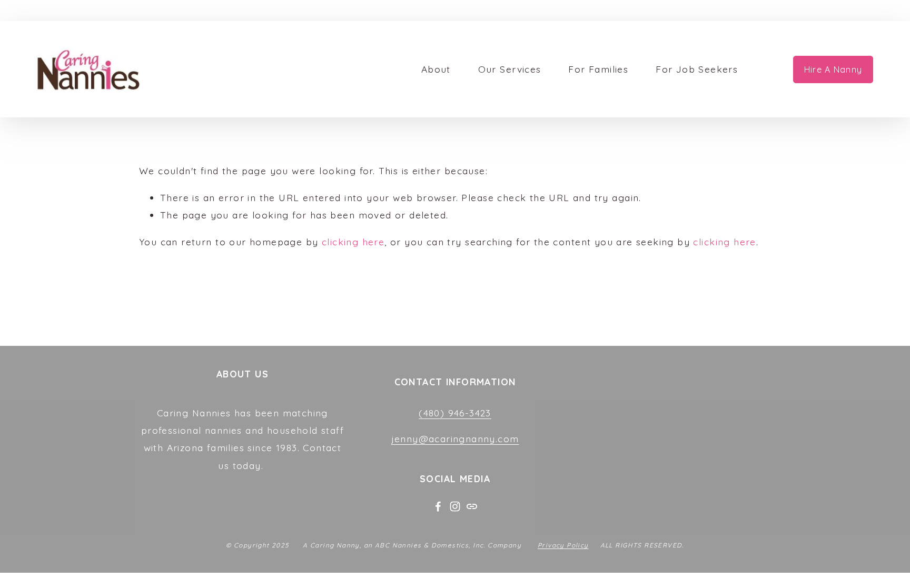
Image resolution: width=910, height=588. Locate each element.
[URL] (472, 506)
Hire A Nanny (833, 69)
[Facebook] (438, 506)
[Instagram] (455, 506)
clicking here (353, 241)
